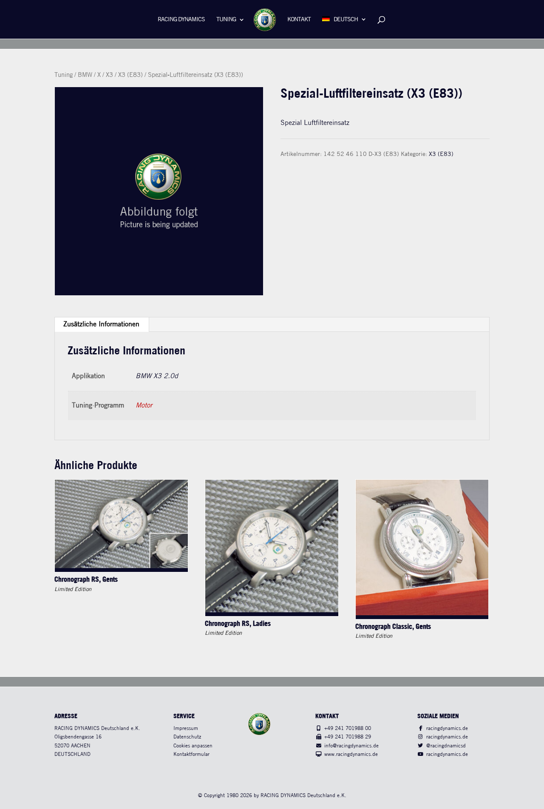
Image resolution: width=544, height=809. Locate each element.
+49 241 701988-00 (347, 728)
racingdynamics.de (447, 728)
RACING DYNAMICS (181, 20)
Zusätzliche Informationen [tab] (101, 324)
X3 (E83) (130, 75)
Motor (144, 405)
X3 (109, 75)
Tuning (226, 20)
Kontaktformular (191, 754)
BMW (85, 75)
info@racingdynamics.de (351, 746)
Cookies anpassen (192, 746)
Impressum (185, 728)
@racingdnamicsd (446, 746)
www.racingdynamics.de (351, 754)
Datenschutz (187, 737)
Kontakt (299, 20)
